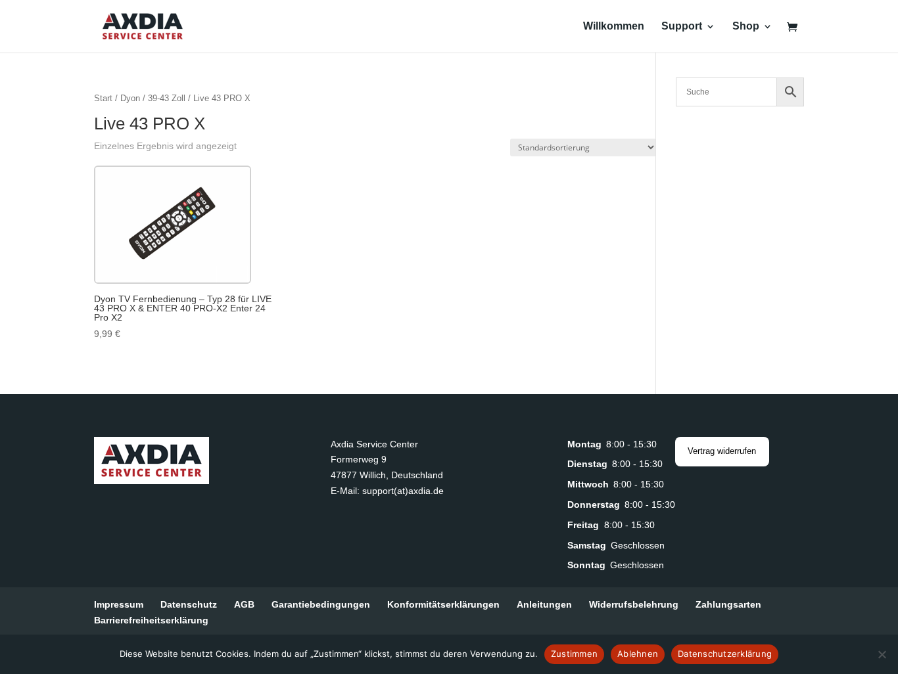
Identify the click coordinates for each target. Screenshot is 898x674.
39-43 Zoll (166, 98)
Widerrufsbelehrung (633, 604)
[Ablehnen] (881, 654)
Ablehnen (637, 653)
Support (681, 27)
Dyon (130, 98)
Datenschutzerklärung (725, 653)
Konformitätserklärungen (443, 604)
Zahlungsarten (728, 604)
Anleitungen (544, 604)
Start (103, 98)
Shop (745, 27)
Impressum (118, 604)
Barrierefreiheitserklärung (151, 620)
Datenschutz (188, 604)
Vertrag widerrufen (722, 451)
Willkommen (613, 27)
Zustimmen (574, 653)
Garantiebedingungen (321, 604)
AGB (244, 604)
